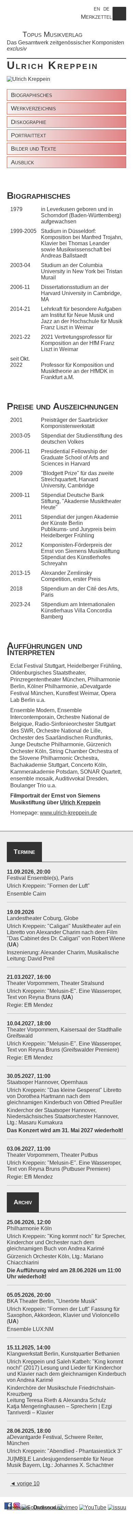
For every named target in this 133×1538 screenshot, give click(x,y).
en (97, 8)
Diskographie (28, 122)
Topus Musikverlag (53, 34)
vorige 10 (25, 1483)
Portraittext (28, 135)
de (106, 8)
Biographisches (31, 95)
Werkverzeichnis (33, 108)
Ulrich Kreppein (80, 802)
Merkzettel (96, 16)
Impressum (18, 1507)
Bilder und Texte (33, 149)
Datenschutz (48, 1507)
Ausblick (22, 162)
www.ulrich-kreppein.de (68, 813)
